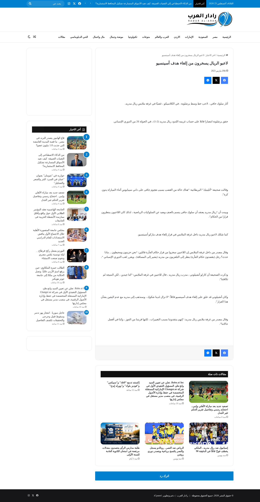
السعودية (203, 37)
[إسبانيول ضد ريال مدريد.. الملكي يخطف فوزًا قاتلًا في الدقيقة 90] (208, 433)
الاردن (177, 37)
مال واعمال (99, 37)
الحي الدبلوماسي (79, 37)
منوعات (146, 37)
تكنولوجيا (132, 37)
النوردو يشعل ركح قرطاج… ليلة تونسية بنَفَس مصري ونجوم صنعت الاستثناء (50, 254)
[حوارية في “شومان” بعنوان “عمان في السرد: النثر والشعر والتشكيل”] (76, 180)
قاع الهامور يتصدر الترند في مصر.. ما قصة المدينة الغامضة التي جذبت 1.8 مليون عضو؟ (48, 142)
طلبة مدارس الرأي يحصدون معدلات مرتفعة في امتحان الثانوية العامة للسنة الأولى (121, 451)
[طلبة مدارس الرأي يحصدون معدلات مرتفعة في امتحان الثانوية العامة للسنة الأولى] (120, 433)
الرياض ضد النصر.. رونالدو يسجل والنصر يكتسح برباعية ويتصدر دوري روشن (166, 451)
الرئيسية (227, 37)
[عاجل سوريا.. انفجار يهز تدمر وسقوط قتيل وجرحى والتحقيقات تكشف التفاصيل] (76, 317)
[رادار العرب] (209, 19)
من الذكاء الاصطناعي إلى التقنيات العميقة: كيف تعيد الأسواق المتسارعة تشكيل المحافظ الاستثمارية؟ (144, 3)
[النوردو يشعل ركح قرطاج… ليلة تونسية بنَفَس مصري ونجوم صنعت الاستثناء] (76, 255)
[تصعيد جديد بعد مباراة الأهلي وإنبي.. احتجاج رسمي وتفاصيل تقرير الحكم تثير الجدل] (208, 392)
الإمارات (189, 37)
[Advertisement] (94, 19)
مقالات (61, 37)
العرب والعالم (162, 37)
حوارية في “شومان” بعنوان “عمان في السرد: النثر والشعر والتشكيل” (48, 179)
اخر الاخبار (210, 55)
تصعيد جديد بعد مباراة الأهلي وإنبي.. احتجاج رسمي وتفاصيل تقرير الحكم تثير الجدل (209, 409)
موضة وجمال (116, 37)
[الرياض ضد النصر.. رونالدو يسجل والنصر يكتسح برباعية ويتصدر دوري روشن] (164, 433)
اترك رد (164, 476)
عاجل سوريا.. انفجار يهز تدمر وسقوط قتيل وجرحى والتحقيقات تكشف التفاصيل (49, 316)
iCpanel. (158, 495)
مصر (215, 37)
